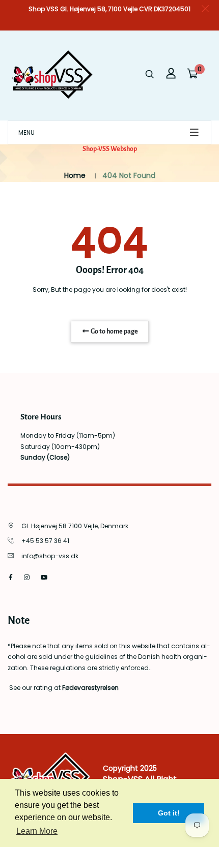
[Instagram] (27, 577)
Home (75, 175)
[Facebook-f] (11, 577)
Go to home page (114, 331)
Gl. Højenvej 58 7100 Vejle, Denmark (74, 526)
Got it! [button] (169, 813)
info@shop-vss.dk (49, 556)
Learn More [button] (37, 831)
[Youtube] (44, 577)
